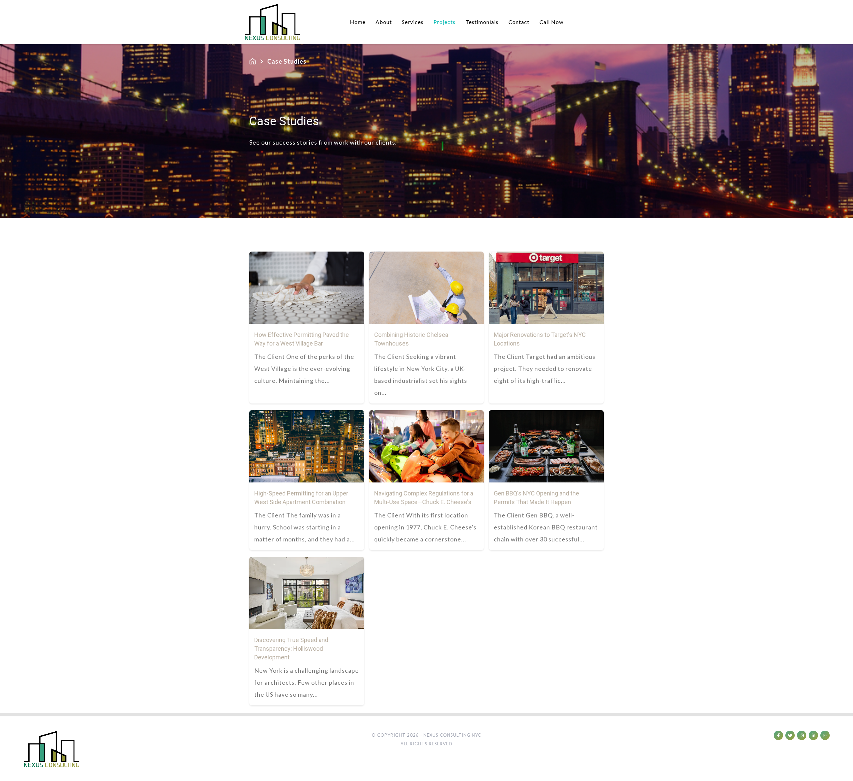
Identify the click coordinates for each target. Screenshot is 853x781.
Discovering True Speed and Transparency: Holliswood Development (291, 648)
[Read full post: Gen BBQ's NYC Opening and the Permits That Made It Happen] (546, 446)
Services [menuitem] (413, 22)
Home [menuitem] (358, 22)
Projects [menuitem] (444, 22)
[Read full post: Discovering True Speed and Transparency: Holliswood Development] (306, 593)
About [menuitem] (384, 22)
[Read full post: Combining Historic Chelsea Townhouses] (426, 288)
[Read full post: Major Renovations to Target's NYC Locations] (546, 288)
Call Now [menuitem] (551, 22)
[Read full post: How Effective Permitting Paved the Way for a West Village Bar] (306, 288)
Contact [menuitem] (518, 22)
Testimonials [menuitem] (481, 22)
